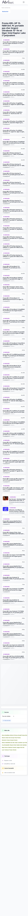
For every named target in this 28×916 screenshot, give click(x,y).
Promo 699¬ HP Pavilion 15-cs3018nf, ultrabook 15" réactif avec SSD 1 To (12, 112)
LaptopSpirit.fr (7, 45)
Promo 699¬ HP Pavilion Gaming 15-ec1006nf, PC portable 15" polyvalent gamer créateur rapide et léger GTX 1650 (13, 229)
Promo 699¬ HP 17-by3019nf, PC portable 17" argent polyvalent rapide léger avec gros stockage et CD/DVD (13, 462)
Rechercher (5, 11)
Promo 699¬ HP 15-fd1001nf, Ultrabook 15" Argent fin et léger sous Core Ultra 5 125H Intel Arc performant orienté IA (13, 84)
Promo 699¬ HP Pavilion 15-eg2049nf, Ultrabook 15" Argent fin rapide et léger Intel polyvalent (13, 104)
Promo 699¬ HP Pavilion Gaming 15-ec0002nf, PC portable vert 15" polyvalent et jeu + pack (14, 238)
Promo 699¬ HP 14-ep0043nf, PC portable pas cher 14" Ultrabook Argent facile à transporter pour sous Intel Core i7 (13, 453)
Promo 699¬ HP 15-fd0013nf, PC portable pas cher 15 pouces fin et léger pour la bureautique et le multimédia (13, 52)
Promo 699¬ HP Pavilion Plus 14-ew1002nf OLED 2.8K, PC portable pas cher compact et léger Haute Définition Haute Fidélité (14, 322)
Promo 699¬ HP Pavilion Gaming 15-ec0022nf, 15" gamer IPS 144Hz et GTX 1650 (13, 247)
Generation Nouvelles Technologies (17, 502)
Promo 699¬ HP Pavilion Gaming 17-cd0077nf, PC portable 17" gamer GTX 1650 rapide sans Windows (13, 471)
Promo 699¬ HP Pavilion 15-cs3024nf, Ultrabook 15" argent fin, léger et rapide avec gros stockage (13, 132)
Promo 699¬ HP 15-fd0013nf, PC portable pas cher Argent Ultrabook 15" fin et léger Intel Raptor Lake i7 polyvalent (13, 43)
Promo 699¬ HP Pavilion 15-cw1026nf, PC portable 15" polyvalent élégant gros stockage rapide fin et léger (13, 123)
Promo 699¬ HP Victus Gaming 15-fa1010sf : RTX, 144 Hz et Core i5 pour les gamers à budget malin (13, 184)
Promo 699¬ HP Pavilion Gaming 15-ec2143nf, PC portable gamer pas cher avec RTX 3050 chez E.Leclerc (13, 211)
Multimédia (7, 40)
